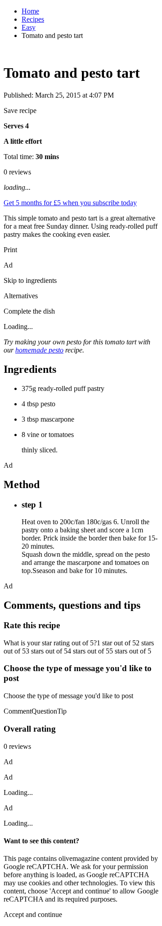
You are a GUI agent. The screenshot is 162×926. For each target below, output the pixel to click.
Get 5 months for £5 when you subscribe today (70, 203)
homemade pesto (39, 350)
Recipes (33, 19)
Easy (29, 27)
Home (30, 11)
